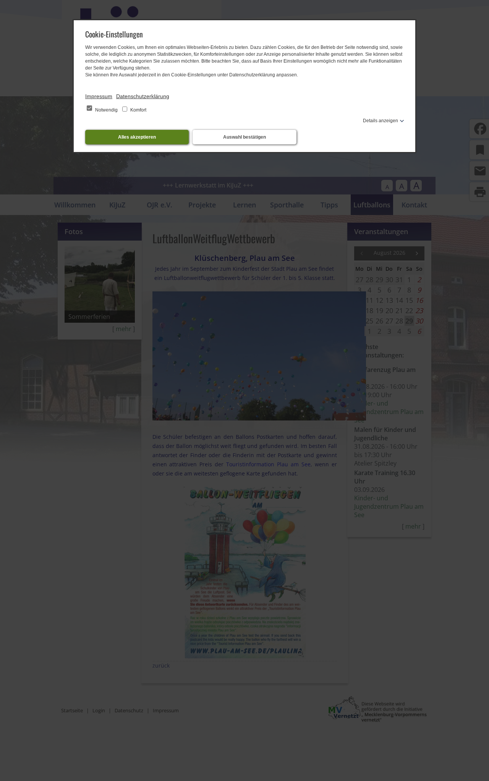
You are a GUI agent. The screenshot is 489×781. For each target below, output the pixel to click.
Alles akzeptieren (137, 137)
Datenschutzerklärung (142, 96)
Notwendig (106, 110)
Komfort (137, 110)
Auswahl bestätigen (244, 137)
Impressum (98, 96)
